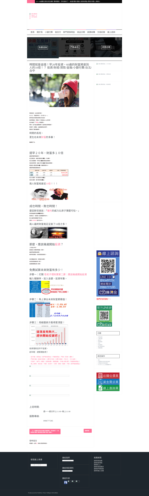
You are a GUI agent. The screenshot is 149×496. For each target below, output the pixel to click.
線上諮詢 (111, 32)
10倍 (48, 182)
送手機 (33, 356)
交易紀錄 (101, 32)
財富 (43, 136)
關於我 (40, 32)
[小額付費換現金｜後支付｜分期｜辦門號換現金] (33, 16)
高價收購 (91, 32)
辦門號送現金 (46, 356)
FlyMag (48, 491)
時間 (37, 121)
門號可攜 (34, 358)
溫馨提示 (74, 47)
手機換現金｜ (56, 356)
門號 (62, 356)
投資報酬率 (34, 219)
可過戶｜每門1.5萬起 (37, 360)
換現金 (39, 356)
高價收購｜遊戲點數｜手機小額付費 (57, 360)
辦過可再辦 (41, 358)
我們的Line (97, 464)
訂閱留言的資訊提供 (103, 362)
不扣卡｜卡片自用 (69, 358)
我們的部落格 (98, 461)
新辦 (66, 356)
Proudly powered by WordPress (35, 491)
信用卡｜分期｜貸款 (54, 363)
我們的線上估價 (99, 469)
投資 (58, 243)
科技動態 (100, 343)
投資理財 (100, 340)
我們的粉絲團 (98, 459)
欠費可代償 (50, 358)
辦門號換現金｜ (76, 363)
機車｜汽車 (66, 363)
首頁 (32, 32)
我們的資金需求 (99, 466)
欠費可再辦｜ (59, 358)
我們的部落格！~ (103, 298)
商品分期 (81, 32)
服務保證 (88, 429)
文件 (99, 342)
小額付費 (49, 32)
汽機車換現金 (74, 360)
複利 (49, 209)
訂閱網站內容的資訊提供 (104, 360)
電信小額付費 (43, 47)
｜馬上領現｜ (33, 363)
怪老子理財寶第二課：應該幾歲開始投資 (65, 273)
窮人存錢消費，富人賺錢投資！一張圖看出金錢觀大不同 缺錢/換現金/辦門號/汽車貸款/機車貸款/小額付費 (69, 1)
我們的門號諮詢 (99, 467)
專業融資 (106, 47)
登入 (37, 442)
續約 (71, 356)
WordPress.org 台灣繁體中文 (104, 363)
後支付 (58, 32)
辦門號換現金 (69, 32)
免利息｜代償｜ (43, 363)
